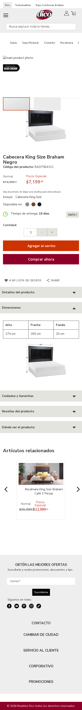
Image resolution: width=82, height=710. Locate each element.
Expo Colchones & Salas (50, 5)
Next (77, 491)
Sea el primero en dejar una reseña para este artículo (32, 191)
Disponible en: (12, 204)
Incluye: (9, 197)
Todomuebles (23, 5)
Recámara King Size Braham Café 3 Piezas (44, 491)
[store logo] (44, 14)
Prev (5, 491)
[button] (47, 103)
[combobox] (41, 26)
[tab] (41, 292)
